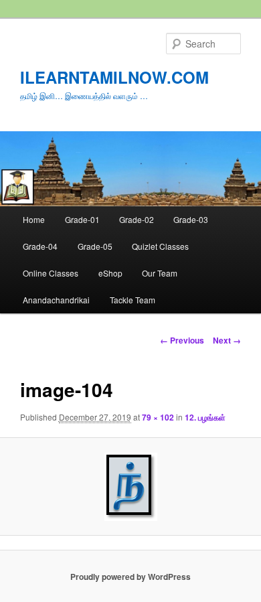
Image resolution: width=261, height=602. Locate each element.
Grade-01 (82, 219)
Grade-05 (95, 246)
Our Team (159, 273)
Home (34, 219)
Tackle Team (132, 299)
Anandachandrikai (56, 299)
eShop (110, 273)
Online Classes (50, 273)
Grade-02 (136, 219)
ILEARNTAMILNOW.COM (114, 77)
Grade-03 (190, 219)
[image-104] (130, 487)
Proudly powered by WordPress (130, 577)
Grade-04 (40, 246)
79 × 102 (158, 417)
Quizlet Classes (160, 246)
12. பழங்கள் (205, 417)
